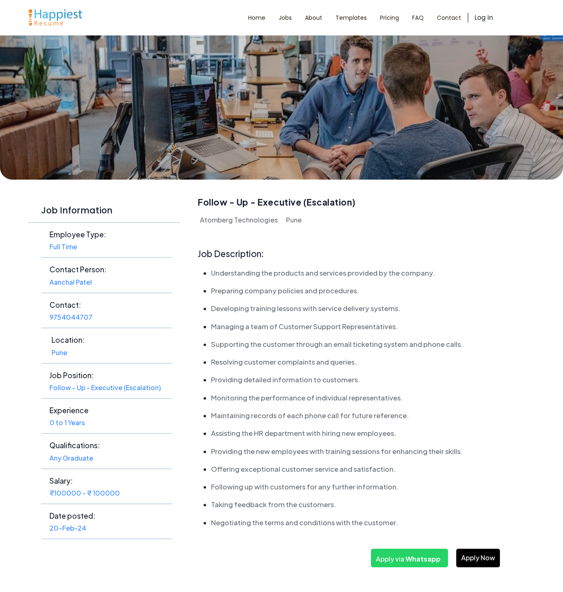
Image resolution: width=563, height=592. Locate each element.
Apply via (408, 559)
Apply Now (478, 557)
